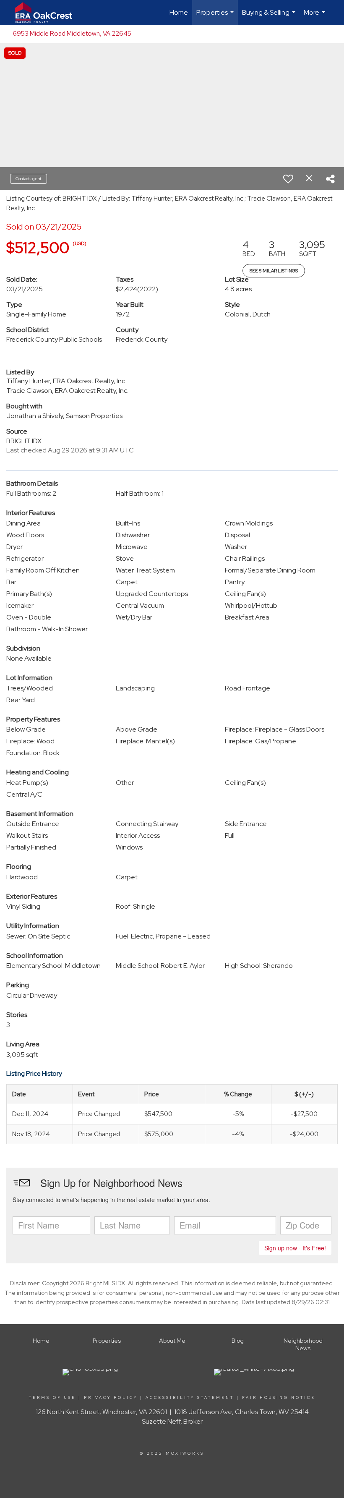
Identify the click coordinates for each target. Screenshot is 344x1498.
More (315, 16)
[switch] (288, 179)
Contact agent (29, 178)
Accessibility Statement (190, 1397)
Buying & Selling (269, 16)
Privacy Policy (111, 1397)
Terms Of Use (52, 1397)
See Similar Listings (274, 271)
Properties (216, 16)
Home (178, 12)
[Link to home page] (48, 12)
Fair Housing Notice (278, 1397)
